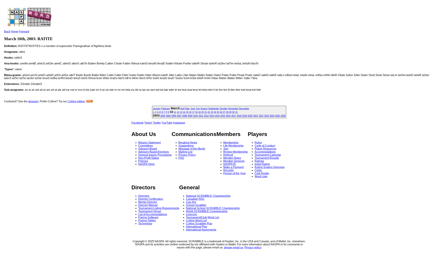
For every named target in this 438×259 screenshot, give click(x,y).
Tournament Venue (149, 211)
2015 (222, 115)
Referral (228, 154)
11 (175, 112)
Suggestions (186, 145)
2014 (217, 115)
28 (227, 112)
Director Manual (148, 205)
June (192, 108)
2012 (206, 115)
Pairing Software (148, 217)
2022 (261, 115)
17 (193, 112)
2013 (211, 115)
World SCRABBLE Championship (206, 211)
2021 (255, 115)
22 (209, 112)
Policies (143, 161)
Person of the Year (234, 173)
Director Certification (150, 198)
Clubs (258, 170)
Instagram (179, 122)
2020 (250, 115)
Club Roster (262, 173)
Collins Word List (196, 220)
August (204, 108)
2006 (173, 115)
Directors (143, 195)
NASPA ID (229, 164)
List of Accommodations (152, 214)
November (233, 108)
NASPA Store (146, 164)
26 (221, 112)
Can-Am (191, 202)
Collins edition (76, 101)
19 (199, 112)
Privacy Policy (187, 154)
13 (181, 112)
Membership (230, 142)
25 (218, 112)
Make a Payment (233, 167)
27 (224, 112)
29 (230, 112)
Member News (232, 157)
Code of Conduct (265, 145)
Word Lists (261, 176)
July (198, 108)
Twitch (148, 122)
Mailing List (185, 151)
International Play (196, 226)
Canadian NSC (195, 198)
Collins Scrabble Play (199, 223)
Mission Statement (149, 142)
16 (190, 112)
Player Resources (265, 148)
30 (233, 112)
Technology (145, 223)
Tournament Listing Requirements (158, 208)
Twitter (157, 122)
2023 (266, 115)
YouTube (167, 122)
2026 (283, 115)
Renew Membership (235, 151)
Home (14, 31)
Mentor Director (147, 202)
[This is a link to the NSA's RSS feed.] (89, 101)
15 (187, 112)
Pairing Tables (147, 220)
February (165, 108)
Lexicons (191, 214)
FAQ (181, 157)
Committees (145, 145)
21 (205, 112)
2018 (239, 115)
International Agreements (201, 229)
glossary (33, 101)
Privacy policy (252, 247)
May (187, 108)
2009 (190, 115)
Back (7, 31)
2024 (272, 115)
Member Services (233, 161)
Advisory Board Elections (153, 151)
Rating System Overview (270, 167)
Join (225, 148)
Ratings (259, 161)
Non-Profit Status (148, 157)
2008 (184, 115)
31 (236, 112)
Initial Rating (262, 164)
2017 (233, 115)
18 (196, 112)
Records (228, 170)
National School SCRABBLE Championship (213, 208)
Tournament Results (267, 157)
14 (184, 112)
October (224, 108)
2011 (201, 115)
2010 (195, 115)
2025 (277, 115)
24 (215, 112)
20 (202, 112)
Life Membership (233, 145)
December (244, 108)
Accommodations (265, 151)
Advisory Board (147, 148)
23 (212, 112)
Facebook (137, 122)
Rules (258, 142)
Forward (24, 31)
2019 (244, 115)
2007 (179, 115)
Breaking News (187, 142)
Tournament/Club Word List (202, 217)
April (182, 108)
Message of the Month (191, 148)
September (213, 108)
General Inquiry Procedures (155, 154)
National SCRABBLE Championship (208, 195)
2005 (168, 115)
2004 (162, 115)
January (157, 108)
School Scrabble (196, 205)
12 (178, 112)
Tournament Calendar (268, 154)
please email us (233, 247)
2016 (228, 115)
